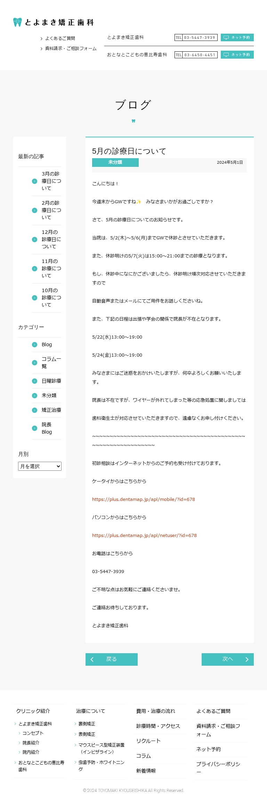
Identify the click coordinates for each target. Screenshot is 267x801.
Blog (47, 344)
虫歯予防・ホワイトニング (101, 766)
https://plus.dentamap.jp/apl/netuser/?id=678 (144, 535)
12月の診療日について (51, 239)
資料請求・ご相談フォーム (71, 48)
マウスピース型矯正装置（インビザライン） (101, 748)
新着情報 (146, 771)
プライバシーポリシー (218, 768)
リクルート (148, 741)
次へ (227, 659)
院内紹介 (31, 752)
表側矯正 (87, 734)
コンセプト (33, 733)
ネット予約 (208, 749)
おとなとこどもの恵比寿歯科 (41, 766)
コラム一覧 (51, 363)
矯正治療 (51, 410)
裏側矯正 (87, 724)
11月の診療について (51, 269)
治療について (90, 711)
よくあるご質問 (60, 38)
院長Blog (47, 428)
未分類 (115, 162)
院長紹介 (31, 743)
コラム (143, 756)
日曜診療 (51, 381)
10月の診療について (51, 298)
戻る (111, 659)
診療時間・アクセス (158, 726)
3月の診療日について (51, 181)
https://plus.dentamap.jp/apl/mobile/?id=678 (143, 499)
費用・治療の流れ (155, 711)
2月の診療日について (51, 210)
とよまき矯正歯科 (35, 724)
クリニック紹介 (33, 711)
